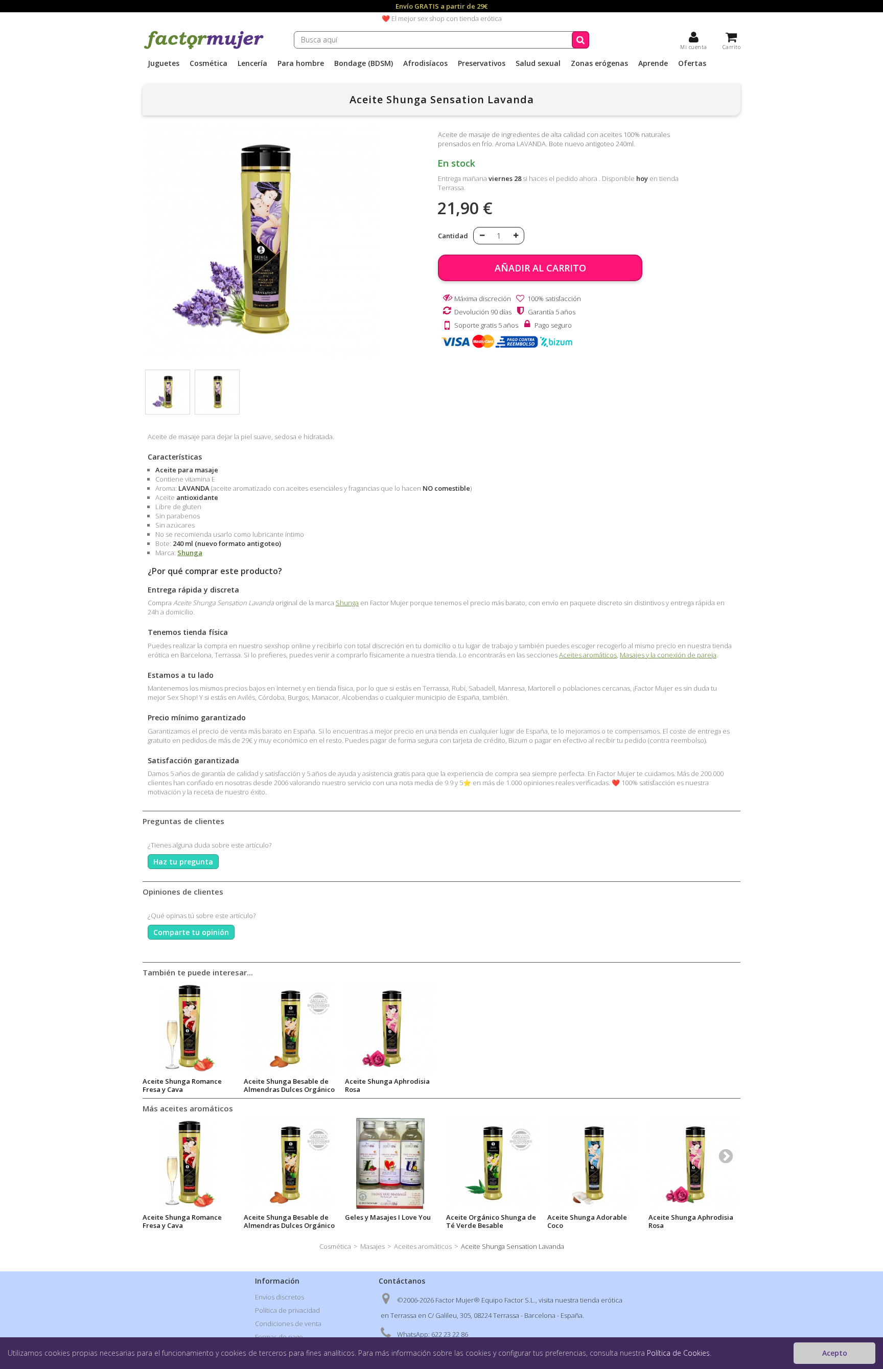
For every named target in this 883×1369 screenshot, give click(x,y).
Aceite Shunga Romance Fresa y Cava (182, 1085)
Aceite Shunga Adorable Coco (587, 1221)
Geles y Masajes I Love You (388, 1217)
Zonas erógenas (599, 63)
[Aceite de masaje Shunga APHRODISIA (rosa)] (390, 1027)
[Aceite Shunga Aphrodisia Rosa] (693, 1163)
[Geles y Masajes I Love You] (390, 1163)
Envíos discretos (279, 1297)
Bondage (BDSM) (363, 63)
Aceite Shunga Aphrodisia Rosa (387, 1085)
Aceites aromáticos (588, 654)
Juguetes (163, 63)
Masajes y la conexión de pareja (668, 654)
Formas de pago (279, 1336)
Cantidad (453, 235)
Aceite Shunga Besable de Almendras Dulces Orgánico (289, 1085)
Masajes (372, 1246)
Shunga (189, 552)
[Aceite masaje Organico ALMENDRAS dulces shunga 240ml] (289, 1027)
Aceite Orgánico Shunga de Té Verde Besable (491, 1221)
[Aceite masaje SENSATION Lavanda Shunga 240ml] (168, 392)
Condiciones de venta (288, 1323)
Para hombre (300, 63)
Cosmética (208, 63)
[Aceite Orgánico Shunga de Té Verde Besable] (491, 1163)
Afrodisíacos (425, 63)
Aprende (653, 63)
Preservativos (481, 63)
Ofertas (692, 63)
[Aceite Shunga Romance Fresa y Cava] (188, 1163)
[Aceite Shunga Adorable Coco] (592, 1163)
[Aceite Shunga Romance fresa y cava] (188, 1027)
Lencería (252, 63)
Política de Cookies (678, 1353)
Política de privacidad (287, 1310)
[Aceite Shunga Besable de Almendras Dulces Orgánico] (289, 1163)
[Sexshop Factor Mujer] (204, 47)
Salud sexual (538, 63)
